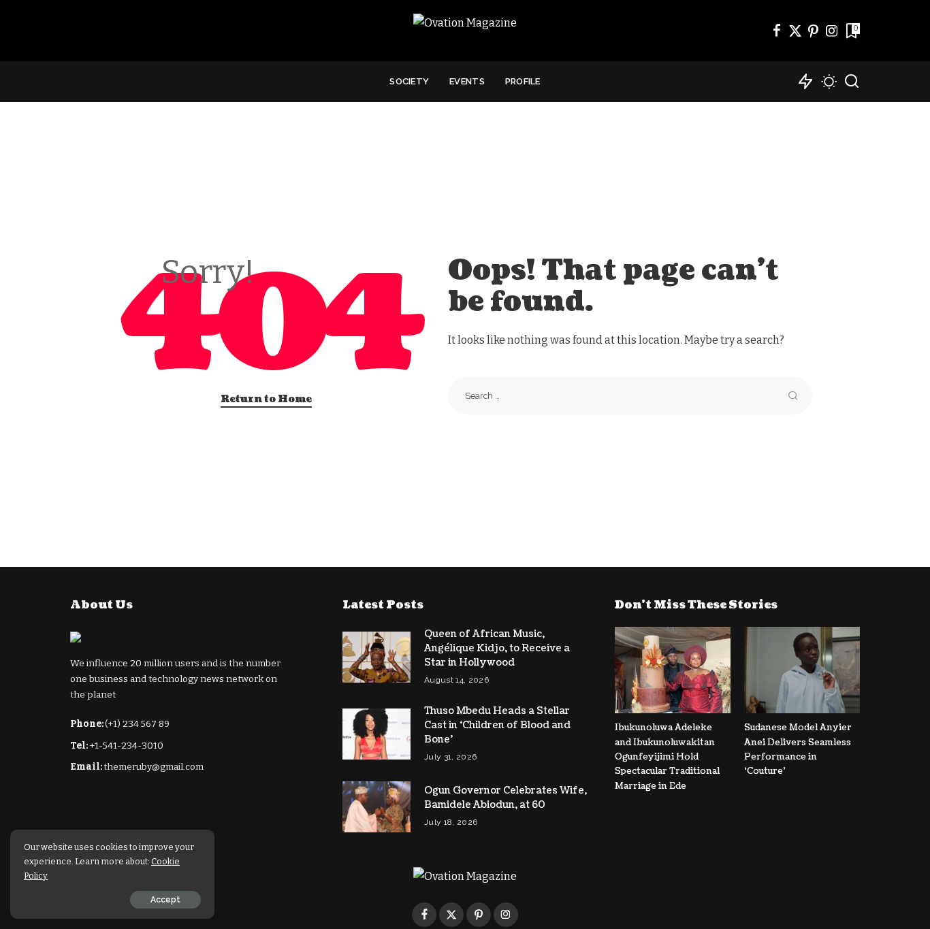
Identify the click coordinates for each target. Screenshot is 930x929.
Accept (165, 899)
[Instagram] (832, 31)
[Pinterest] (813, 31)
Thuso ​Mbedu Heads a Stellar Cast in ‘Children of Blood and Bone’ (497, 725)
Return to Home (266, 399)
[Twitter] (795, 31)
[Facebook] (777, 31)
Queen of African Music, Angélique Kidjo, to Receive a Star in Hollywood (497, 648)
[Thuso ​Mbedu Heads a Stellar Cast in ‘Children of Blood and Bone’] (376, 734)
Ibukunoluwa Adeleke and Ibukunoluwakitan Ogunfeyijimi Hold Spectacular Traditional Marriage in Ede (667, 756)
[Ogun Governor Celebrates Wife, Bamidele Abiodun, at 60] (376, 806)
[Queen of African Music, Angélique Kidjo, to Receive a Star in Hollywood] (376, 657)
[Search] (852, 81)
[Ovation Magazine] (465, 31)
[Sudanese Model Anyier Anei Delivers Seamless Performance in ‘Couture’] (802, 670)
